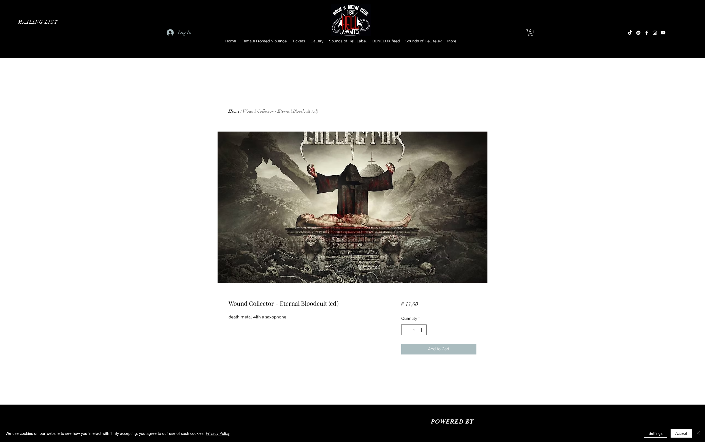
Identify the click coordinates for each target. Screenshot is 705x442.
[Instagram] (655, 33)
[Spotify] (638, 33)
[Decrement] (406, 330)
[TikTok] (630, 33)
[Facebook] (646, 33)
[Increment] (422, 330)
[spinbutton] (413, 330)
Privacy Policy (218, 433)
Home (234, 111)
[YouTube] (663, 33)
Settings (656, 433)
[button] (38, 22)
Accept (681, 433)
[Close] (698, 433)
